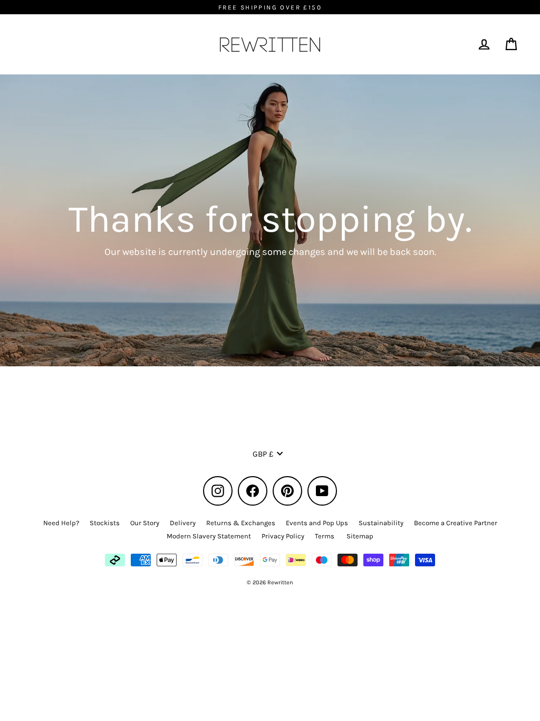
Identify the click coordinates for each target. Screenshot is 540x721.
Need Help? (61, 523)
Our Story (144, 523)
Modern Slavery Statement (209, 536)
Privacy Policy (283, 536)
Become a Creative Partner (455, 523)
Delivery (183, 523)
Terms (324, 536)
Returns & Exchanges (240, 523)
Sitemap (359, 536)
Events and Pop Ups (317, 523)
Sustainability (381, 523)
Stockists (105, 523)
